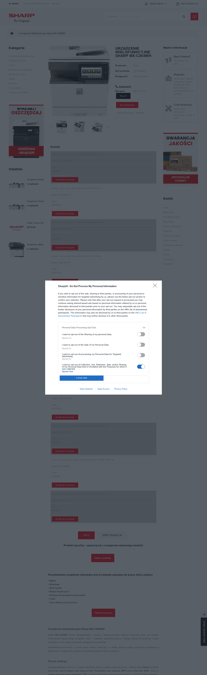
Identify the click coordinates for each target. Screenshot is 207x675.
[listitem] (103, 327)
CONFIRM (81, 378)
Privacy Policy (120, 389)
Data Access (103, 389)
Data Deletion (86, 389)
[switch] (141, 334)
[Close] (156, 286)
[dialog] (103, 338)
